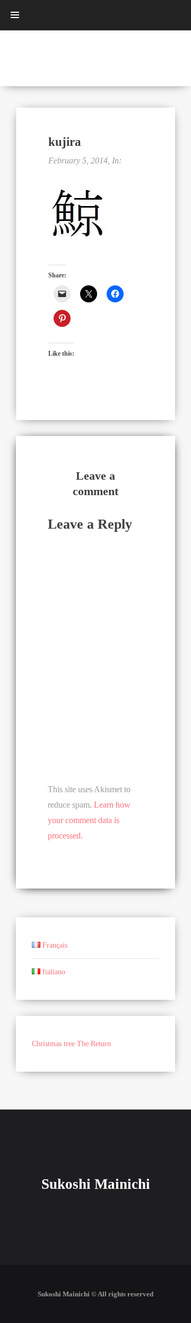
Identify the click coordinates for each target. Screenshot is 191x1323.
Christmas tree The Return (71, 1044)
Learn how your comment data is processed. (89, 820)
